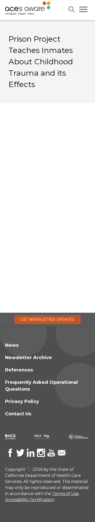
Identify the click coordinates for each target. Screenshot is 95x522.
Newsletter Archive (28, 357)
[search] (71, 9)
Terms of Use (65, 493)
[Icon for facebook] (10, 453)
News (11, 345)
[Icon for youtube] (51, 453)
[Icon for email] (62, 453)
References (19, 370)
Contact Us (18, 414)
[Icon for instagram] (41, 453)
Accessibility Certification (29, 499)
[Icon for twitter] (20, 453)
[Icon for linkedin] (31, 453)
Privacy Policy (22, 401)
